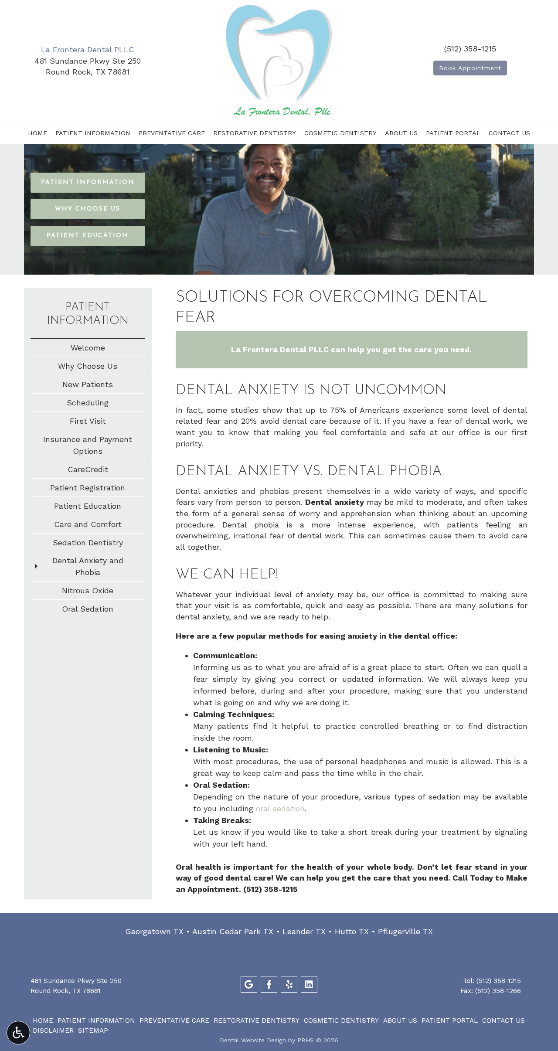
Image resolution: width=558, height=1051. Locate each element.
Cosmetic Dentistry (340, 132)
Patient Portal (453, 132)
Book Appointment (470, 68)
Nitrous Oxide (87, 590)
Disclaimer (53, 1030)
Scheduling (88, 402)
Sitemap (93, 1030)
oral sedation (280, 808)
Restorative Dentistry (254, 132)
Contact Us (509, 132)
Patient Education (87, 505)
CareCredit (88, 469)
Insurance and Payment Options (87, 445)
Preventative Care (172, 132)
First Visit (88, 420)
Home (37, 132)
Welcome (88, 347)
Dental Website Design (253, 1040)
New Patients (87, 384)
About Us (401, 132)
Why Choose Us (87, 366)
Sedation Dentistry (88, 542)
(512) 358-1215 (470, 48)
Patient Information (92, 132)
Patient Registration (87, 487)
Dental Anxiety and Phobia (87, 566)
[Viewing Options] (18, 1032)
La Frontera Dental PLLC (87, 49)
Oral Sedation (87, 608)
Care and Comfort (88, 524)
